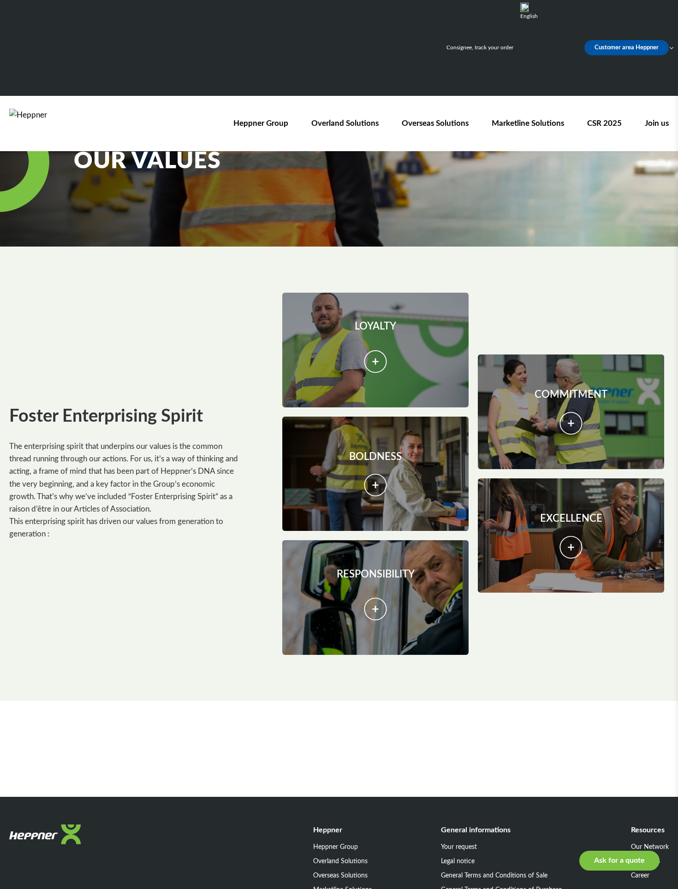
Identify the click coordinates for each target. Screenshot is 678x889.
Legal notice (458, 861)
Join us (657, 123)
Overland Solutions (345, 123)
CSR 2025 (604, 123)
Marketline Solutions (528, 123)
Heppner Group (260, 123)
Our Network (650, 847)
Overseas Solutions (435, 123)
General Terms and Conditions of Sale (494, 875)
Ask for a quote (619, 860)
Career (640, 875)
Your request (459, 847)
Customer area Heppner (627, 48)
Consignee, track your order (479, 47)
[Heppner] (61, 123)
